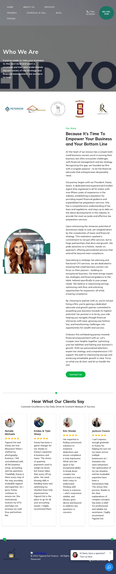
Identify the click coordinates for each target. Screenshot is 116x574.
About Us (29, 7)
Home (10, 7)
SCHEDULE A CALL (36, 13)
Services (49, 7)
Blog (59, 13)
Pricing (11, 18)
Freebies (12, 13)
